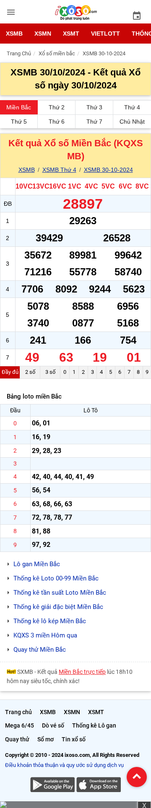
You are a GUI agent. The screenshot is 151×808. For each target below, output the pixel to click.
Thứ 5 (19, 121)
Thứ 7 (94, 121)
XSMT (71, 33)
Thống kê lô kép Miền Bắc (49, 621)
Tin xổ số (74, 739)
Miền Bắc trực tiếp (82, 671)
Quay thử (17, 739)
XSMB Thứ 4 (59, 169)
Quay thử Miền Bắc (39, 649)
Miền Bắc (18, 107)
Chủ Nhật (132, 121)
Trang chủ (18, 712)
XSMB (14, 33)
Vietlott (105, 33)
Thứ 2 (57, 107)
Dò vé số (53, 725)
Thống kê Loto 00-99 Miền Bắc (56, 578)
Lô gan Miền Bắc (36, 564)
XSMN (42, 33)
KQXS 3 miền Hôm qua (45, 635)
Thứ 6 (57, 121)
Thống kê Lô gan (94, 725)
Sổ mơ (45, 739)
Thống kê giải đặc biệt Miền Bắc (58, 607)
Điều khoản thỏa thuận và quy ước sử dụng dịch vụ (64, 765)
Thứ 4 (132, 107)
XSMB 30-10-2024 (108, 169)
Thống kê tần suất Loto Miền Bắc (59, 592)
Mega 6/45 (19, 725)
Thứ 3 (94, 107)
